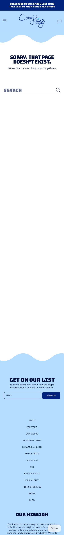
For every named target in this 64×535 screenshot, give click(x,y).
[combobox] (32, 90)
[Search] (58, 90)
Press (32, 493)
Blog (32, 500)
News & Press (32, 453)
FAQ (32, 467)
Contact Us (32, 433)
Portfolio (32, 427)
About (32, 420)
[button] (4, 20)
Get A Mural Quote (32, 447)
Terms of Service (32, 487)
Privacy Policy (32, 473)
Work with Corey (32, 440)
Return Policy (32, 480)
